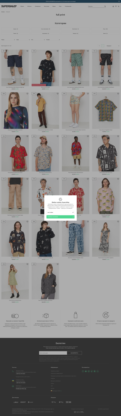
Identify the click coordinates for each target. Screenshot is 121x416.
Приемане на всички (52, 216)
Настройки (50, 212)
